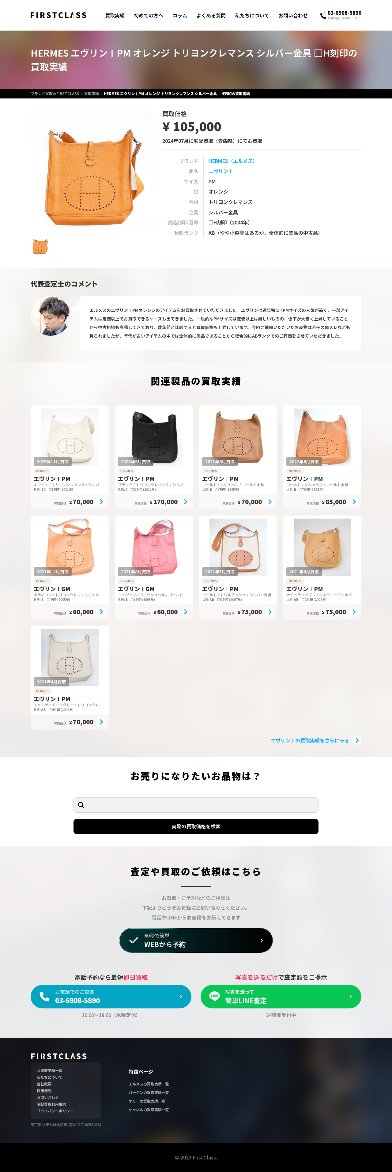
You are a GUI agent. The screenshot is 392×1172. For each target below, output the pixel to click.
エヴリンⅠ (221, 171)
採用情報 (44, 1090)
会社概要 (44, 1083)
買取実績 (115, 15)
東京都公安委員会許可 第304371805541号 (66, 1124)
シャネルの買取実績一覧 (149, 1109)
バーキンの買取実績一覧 (149, 1092)
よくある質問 (211, 15)
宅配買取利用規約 (51, 1104)
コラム (179, 15)
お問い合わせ (293, 15)
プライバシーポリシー (55, 1110)
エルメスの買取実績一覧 (149, 1083)
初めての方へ (148, 15)
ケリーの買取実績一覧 (147, 1101)
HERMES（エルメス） (233, 161)
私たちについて (252, 15)
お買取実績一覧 (49, 1070)
